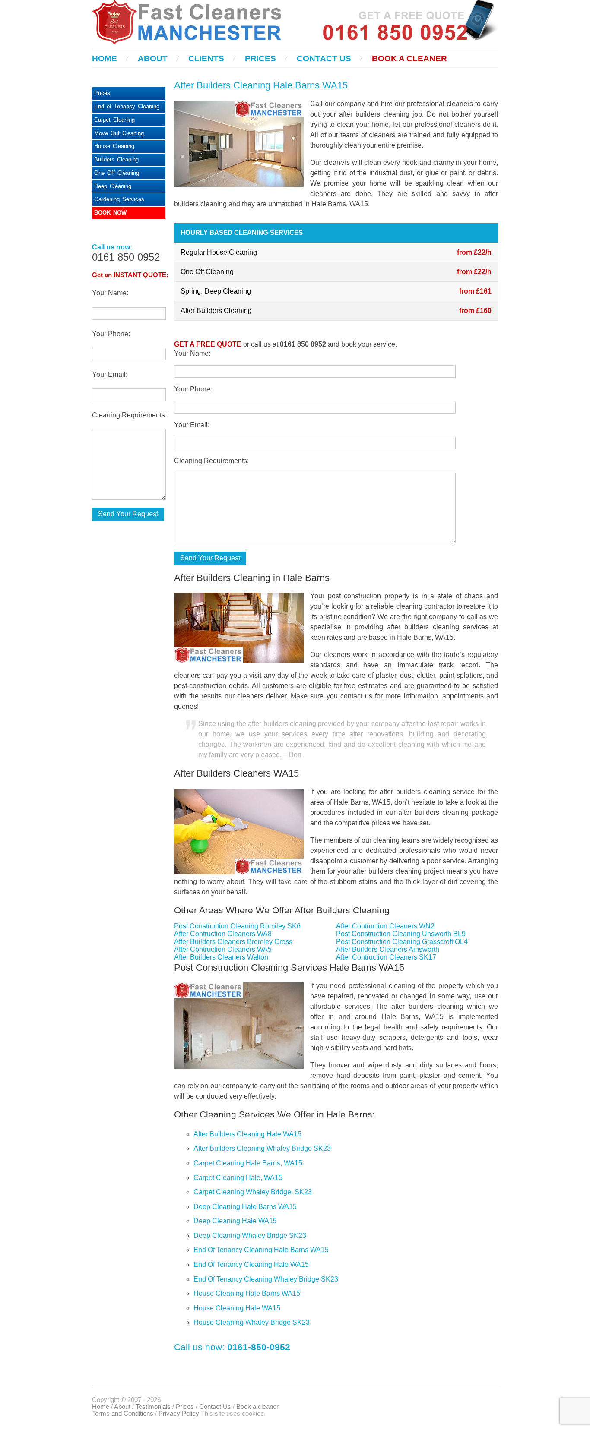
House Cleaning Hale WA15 (236, 1308)
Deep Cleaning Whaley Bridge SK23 (249, 1235)
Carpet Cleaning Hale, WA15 (237, 1177)
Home (104, 58)
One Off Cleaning (116, 173)
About (153, 58)
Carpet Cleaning (114, 120)
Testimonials (153, 1406)
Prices (260, 58)
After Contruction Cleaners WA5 (223, 949)
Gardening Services (119, 199)
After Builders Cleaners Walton (221, 957)
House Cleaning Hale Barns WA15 (246, 1293)
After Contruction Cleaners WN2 (385, 926)
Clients (206, 58)
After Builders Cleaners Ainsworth (387, 949)
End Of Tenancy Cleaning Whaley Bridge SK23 (265, 1279)
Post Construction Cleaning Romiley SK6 (237, 926)
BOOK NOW (110, 212)
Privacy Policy (179, 1413)
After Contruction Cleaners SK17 (386, 957)
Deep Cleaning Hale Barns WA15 (245, 1206)
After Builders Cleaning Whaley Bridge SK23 (262, 1148)
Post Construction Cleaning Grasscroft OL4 (402, 941)
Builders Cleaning (116, 159)
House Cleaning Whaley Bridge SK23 (251, 1322)
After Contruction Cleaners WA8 (223, 934)
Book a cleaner (409, 58)
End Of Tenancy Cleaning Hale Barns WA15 (261, 1249)
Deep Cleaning (112, 186)
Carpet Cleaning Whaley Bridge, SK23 (252, 1192)
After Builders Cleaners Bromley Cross (233, 941)
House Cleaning (114, 146)
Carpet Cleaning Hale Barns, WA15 (247, 1163)
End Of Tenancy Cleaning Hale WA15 (251, 1264)
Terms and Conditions (122, 1413)
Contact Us (324, 58)
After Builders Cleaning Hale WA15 (247, 1134)
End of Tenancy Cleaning (126, 106)
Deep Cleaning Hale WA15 (235, 1221)
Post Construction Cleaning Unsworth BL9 (401, 934)
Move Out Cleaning (119, 133)
